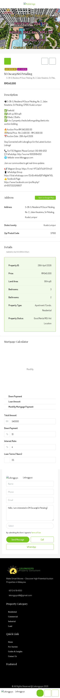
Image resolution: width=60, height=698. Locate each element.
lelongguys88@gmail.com (20, 595)
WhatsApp (31, 546)
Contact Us (12, 656)
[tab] (7, 61)
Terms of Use (36, 532)
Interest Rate (10, 441)
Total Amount (10, 415)
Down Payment (11, 428)
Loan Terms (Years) (13, 454)
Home (10, 642)
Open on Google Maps (46, 198)
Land (10, 626)
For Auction (13, 647)
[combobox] (30, 526)
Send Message (17, 539)
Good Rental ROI (10, 69)
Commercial (13, 617)
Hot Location (22, 69)
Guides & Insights (15, 652)
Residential (12, 612)
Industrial (12, 621)
